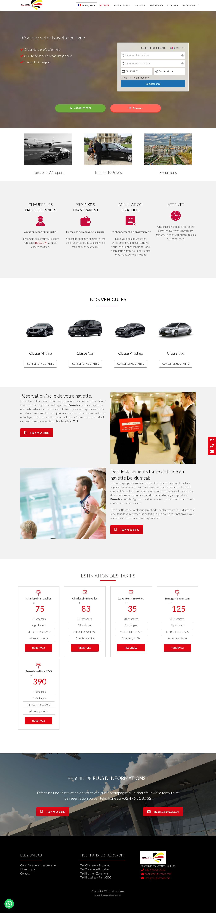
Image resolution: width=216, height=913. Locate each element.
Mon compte (190, 5)
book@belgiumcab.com (158, 873)
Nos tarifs (156, 5)
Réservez (137, 108)
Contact (172, 5)
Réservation (122, 5)
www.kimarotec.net (112, 895)
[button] (9, 904)
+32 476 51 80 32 (82, 108)
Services (139, 5)
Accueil (104, 5)
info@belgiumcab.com (166, 811)
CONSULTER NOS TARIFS (40, 363)
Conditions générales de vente (38, 865)
